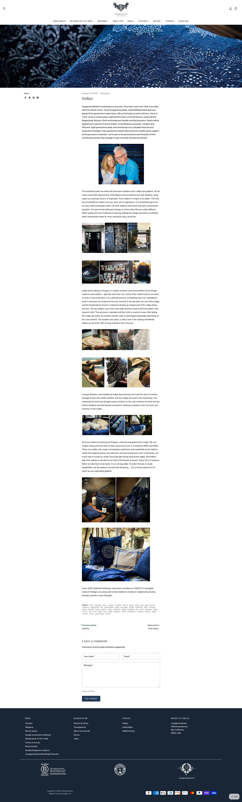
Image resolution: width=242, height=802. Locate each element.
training (140, 611)
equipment (94, 607)
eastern (85, 607)
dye (142, 605)
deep (131, 605)
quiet (155, 609)
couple (110, 605)
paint (110, 609)
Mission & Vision (81, 723)
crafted (118, 605)
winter (85, 614)
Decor (157, 21)
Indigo (125, 723)
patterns (116, 609)
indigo (131, 607)
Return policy (31, 731)
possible (130, 609)
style (110, 611)
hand (117, 607)
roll (90, 611)
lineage (152, 607)
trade (124, 611)
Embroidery (127, 727)
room (95, 611)
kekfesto (139, 607)
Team (76, 738)
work (91, 614)
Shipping (29, 727)
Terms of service (32, 742)
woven (108, 614)
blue (104, 605)
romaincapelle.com (64, 794)
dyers (152, 605)
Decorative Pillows (81, 21)
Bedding (103, 21)
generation (109, 607)
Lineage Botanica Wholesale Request (42, 754)
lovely (97, 609)
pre (136, 609)
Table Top (118, 21)
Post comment (91, 699)
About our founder (82, 731)
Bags (130, 21)
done (137, 605)
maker (103, 609)
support (117, 611)
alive (91, 605)
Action (77, 735)
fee (101, 607)
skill (100, 611)
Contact (28, 723)
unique (147, 611)
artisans (98, 605)
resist (84, 611)
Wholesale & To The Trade (36, 738)
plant (124, 609)
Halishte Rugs (128, 731)
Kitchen (143, 21)
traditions (131, 611)
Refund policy (31, 746)
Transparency (80, 727)
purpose (148, 609)
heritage (124, 607)
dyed (147, 605)
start (105, 611)
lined (84, 609)
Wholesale (59, 21)
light (146, 607)
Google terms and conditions (38, 735)
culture (125, 605)
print (142, 609)
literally (91, 609)
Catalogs (183, 21)
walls (154, 611)
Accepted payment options (37, 750)
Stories (170, 21)
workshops (99, 614)
